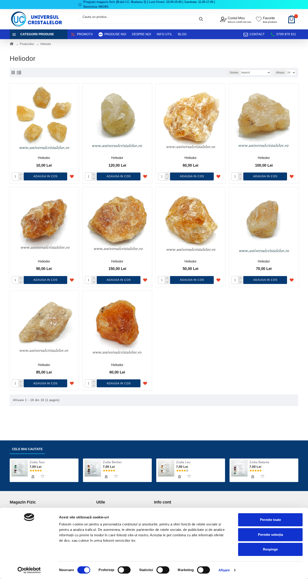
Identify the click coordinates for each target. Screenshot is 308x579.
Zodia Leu (183, 462)
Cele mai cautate (27, 449)
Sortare (234, 72)
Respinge (270, 549)
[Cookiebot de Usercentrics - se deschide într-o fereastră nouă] (29, 570)
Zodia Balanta (259, 462)
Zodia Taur (37, 462)
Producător (27, 44)
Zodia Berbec (112, 462)
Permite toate (270, 520)
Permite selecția (270, 534)
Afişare (224, 570)
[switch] (124, 570)
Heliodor (44, 158)
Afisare (280, 72)
